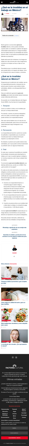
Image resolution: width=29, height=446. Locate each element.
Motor (14, 416)
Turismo (24, 417)
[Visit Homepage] (14, 2)
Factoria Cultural (9, 443)
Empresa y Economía (5, 414)
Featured (14, 409)
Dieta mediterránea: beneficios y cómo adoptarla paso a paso (14, 324)
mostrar (16, 35)
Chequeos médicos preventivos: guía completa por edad (14, 282)
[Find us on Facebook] (13, 357)
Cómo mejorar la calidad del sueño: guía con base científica (13, 303)
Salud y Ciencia (6, 278)
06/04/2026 (4, 348)
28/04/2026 (4, 285)
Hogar (14, 411)
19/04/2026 (4, 306)
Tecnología (24, 415)
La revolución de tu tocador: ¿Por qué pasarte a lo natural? (14, 345)
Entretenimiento (5, 417)
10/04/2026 (4, 327)
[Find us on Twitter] (16, 357)
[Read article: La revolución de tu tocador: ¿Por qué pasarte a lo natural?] (14, 336)
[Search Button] (27, 2)
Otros (14, 418)
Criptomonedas (5, 409)
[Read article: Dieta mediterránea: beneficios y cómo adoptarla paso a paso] (14, 315)
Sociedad (24, 413)
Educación (5, 411)
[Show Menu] (2, 2)
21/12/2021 (14, 13)
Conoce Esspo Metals (14, 396)
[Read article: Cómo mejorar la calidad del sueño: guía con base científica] (14, 294)
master (7, 13)
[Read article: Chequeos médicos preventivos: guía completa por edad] (14, 273)
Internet (15, 413)
